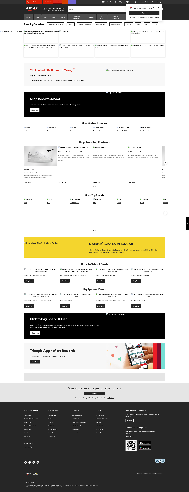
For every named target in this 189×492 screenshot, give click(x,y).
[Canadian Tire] (48, 2)
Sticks (72, 131)
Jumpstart (75, 433)
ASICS (142, 202)
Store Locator (28, 433)
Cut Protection (145, 131)
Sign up (129, 420)
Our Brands (75, 418)
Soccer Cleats (100, 24)
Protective (51, 131)
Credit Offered (108, 2)
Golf (138, 24)
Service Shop (27, 422)
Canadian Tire (52, 415)
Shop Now (35, 110)
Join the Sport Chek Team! (79, 422)
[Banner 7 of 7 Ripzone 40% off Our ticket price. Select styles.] (147, 45)
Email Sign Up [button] (121, 2)
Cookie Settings (28, 447)
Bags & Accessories (115, 17)
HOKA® (128, 24)
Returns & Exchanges (30, 425)
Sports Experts (52, 433)
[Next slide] (165, 163)
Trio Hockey (51, 436)
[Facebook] (25, 462)
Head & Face (97, 131)
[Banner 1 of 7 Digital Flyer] (64, 31)
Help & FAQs (27, 429)
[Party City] (72, 2)
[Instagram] (33, 462)
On (94, 202)
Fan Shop (101, 17)
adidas (165, 202)
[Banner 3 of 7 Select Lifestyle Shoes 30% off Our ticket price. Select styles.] (148, 33)
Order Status (27, 415)
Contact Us (27, 440)
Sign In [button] (161, 2)
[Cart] (162, 9)
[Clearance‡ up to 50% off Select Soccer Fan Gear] (53, 247)
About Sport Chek (77, 415)
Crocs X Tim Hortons (56, 24)
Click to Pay (35, 333)
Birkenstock (74, 202)
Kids (45, 17)
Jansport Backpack (85, 24)
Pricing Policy (100, 429)
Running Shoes (115, 24)
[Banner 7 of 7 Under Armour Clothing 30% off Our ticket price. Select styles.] (76, 47)
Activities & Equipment (76, 17)
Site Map (98, 422)
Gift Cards (27, 436)
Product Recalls (28, 443)
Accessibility (99, 425)
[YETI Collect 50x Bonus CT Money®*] (135, 74)
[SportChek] (57, 2)
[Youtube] (38, 462)
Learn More (35, 362)
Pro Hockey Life (52, 429)
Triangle (50, 422)
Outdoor (91, 17)
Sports (63, 17)
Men (37, 17)
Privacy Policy (100, 415)
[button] (93, 186)
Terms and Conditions (102, 418)
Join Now (156, 17)
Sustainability (75, 429)
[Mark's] (65, 2)
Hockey (70, 24)
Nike (146, 24)
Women (28, 17)
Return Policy (100, 433)
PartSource (51, 425)
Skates (26, 131)
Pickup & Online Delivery (31, 418)
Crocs (119, 202)
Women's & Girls (123, 131)
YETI (155, 24)
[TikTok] (29, 462)
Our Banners (51, 440)
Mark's (50, 418)
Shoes (54, 17)
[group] (40, 164)
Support (130, 2)
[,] (165, 213)
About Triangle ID (76, 425)
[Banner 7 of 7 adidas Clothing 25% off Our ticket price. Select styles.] (112, 47)
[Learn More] (135, 356)
